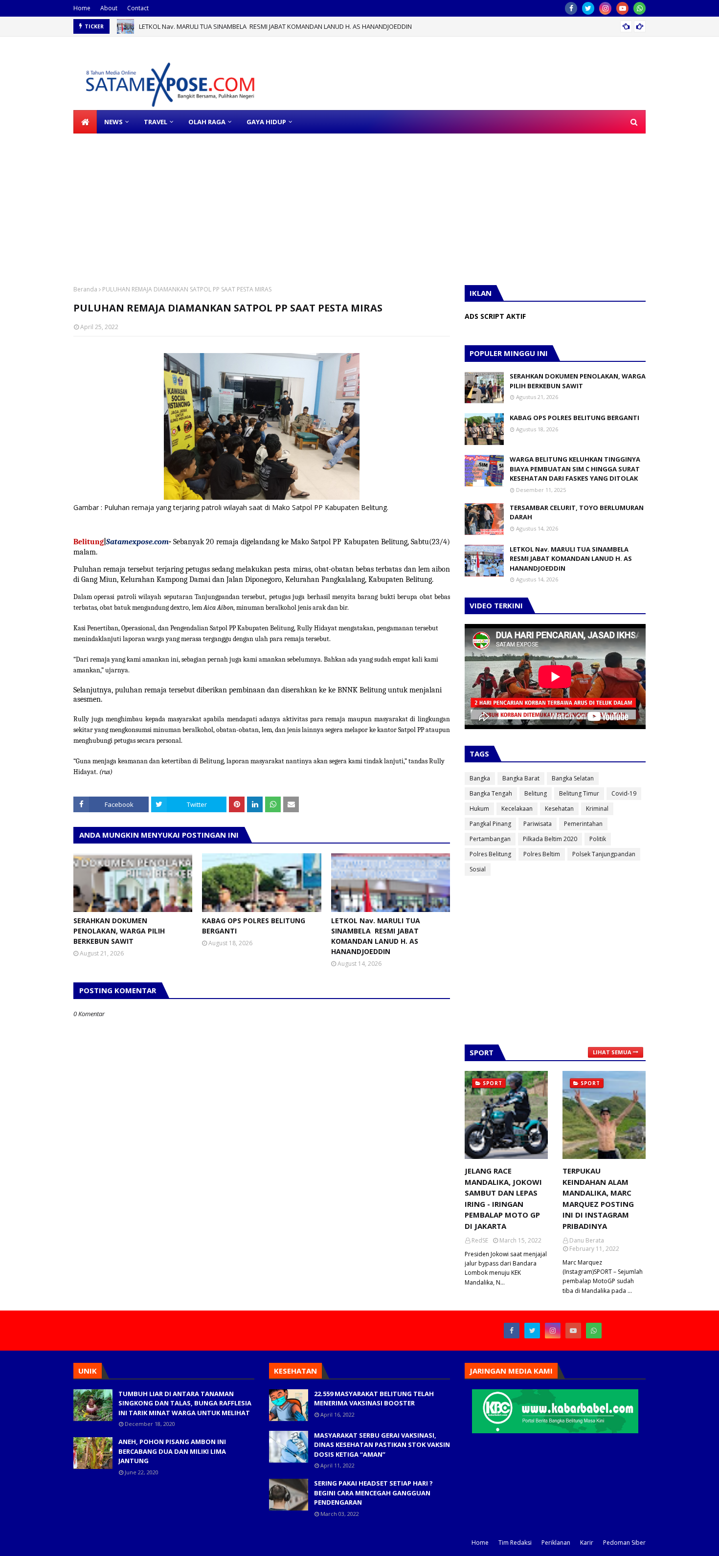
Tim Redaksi (515, 1542)
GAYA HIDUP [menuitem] (266, 121)
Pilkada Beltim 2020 (550, 839)
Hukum (479, 808)
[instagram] (605, 8)
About (108, 8)
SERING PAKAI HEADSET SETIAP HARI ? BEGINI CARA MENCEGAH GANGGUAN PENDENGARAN (373, 1493)
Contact (138, 8)
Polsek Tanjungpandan (603, 854)
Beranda (85, 289)
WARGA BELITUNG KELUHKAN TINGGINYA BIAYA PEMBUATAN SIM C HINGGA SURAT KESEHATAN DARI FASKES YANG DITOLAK (575, 469)
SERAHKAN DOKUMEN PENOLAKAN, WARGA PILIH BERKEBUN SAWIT (119, 931)
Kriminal (597, 808)
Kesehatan (559, 808)
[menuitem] (85, 121)
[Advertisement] (293, 201)
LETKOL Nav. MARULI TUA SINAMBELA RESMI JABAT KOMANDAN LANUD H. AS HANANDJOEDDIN (275, 26)
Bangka (480, 778)
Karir (586, 1542)
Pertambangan (490, 839)
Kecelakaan (517, 808)
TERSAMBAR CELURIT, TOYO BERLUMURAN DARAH (577, 512)
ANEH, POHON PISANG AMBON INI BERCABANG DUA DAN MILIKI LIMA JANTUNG (172, 1451)
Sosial (478, 869)
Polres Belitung (490, 854)
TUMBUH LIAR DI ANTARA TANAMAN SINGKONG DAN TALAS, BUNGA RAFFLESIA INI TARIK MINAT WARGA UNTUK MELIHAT (184, 1403)
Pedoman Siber (624, 1542)
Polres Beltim (541, 854)
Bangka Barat (520, 778)
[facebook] (571, 8)
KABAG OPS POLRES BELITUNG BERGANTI (253, 925)
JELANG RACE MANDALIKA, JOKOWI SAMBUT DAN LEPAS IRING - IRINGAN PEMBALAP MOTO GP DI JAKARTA (503, 1198)
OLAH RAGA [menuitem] (206, 121)
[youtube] (622, 8)
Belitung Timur (579, 793)
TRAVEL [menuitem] (155, 121)
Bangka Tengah (491, 793)
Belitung (535, 793)
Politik (597, 839)
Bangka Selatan (573, 778)
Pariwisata (537, 824)
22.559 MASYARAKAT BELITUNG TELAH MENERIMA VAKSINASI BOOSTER (374, 1398)
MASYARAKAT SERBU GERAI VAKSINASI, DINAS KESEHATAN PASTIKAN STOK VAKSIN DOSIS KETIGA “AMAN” (382, 1445)
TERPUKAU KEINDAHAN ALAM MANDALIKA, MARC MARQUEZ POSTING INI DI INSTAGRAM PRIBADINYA (598, 1198)
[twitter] (588, 8)
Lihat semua (612, 1052)
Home (81, 8)
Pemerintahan (583, 824)
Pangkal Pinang (490, 824)
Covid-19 (623, 793)
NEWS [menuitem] (113, 121)
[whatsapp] (639, 8)
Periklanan (555, 1542)
